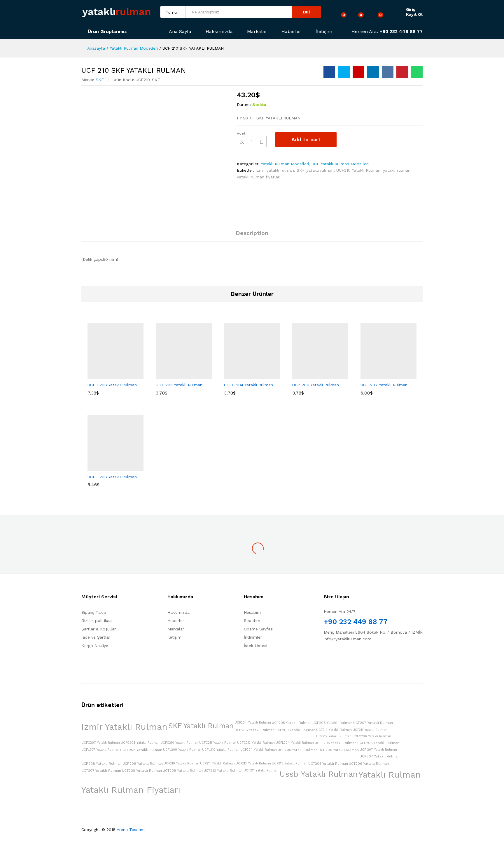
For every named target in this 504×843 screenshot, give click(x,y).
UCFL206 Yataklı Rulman (378, 743)
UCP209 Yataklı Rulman (143, 764)
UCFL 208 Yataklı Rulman (112, 476)
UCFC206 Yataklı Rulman (371, 736)
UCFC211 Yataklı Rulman (217, 743)
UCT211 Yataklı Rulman (261, 770)
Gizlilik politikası (96, 620)
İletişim (324, 31)
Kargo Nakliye (94, 645)
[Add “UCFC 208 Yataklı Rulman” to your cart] (95, 375)
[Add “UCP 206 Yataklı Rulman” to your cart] (300, 375)
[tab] (252, 235)
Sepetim (252, 620)
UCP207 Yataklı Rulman (380, 756)
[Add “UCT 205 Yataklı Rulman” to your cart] (164, 375)
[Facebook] (325, 657)
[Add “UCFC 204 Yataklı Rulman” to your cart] (232, 375)
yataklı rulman (396, 170)
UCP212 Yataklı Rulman (253, 763)
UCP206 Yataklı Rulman (338, 750)
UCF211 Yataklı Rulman (370, 730)
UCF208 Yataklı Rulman (254, 730)
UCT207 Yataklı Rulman (101, 771)
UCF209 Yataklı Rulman (295, 730)
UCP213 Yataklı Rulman (289, 763)
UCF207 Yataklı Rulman (373, 723)
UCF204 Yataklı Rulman (253, 722)
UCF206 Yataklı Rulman (332, 723)
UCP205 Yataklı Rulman (298, 750)
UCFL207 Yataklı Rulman (100, 750)
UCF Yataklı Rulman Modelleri (340, 163)
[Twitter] (334, 657)
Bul (306, 12)
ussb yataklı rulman (318, 774)
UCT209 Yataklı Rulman (183, 771)
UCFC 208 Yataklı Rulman (112, 385)
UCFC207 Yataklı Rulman (100, 743)
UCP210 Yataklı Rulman (181, 763)
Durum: (244, 104)
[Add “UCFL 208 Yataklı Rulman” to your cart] (95, 467)
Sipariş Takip (93, 612)
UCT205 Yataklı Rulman (328, 764)
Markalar (257, 31)
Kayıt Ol (414, 14)
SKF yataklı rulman (315, 170)
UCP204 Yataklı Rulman (258, 750)
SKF (100, 79)
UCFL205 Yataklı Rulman (335, 743)
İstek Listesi (255, 645)
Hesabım (252, 612)
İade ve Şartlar (95, 637)
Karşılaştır (363, 140)
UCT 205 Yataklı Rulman (179, 385)
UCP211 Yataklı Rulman (217, 763)
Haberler (291, 31)
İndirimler (253, 637)
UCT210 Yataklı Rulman (223, 771)
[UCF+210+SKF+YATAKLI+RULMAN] (344, 72)
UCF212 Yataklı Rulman (333, 736)
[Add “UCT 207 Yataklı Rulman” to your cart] (368, 375)
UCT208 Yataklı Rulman (142, 771)
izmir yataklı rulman (275, 170)
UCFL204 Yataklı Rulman (295, 743)
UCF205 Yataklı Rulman (292, 723)
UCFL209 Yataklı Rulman (182, 750)
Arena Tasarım (131, 829)
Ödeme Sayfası (258, 629)
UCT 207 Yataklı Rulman (383, 385)
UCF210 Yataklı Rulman (358, 170)
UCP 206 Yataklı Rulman (315, 385)
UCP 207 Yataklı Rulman (378, 750)
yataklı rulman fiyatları (258, 177)
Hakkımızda (219, 31)
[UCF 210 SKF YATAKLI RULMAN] (329, 72)
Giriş (410, 9)
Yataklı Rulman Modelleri (285, 163)
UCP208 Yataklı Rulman (101, 764)
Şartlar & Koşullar (98, 629)
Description (252, 233)
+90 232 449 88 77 (401, 31)
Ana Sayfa (180, 31)
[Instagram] (343, 657)
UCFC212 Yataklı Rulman (256, 743)
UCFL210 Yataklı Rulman (220, 750)
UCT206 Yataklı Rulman (369, 764)
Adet (241, 133)
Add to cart (306, 139)
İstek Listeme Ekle (347, 140)
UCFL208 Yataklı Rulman (141, 750)
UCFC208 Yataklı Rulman (140, 743)
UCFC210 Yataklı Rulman (179, 743)
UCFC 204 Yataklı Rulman (248, 385)
